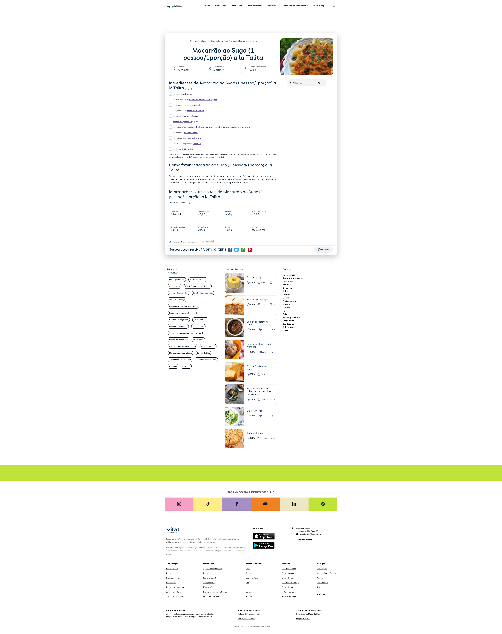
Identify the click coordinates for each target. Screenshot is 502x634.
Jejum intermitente (173, 592)
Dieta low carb (172, 568)
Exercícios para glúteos (212, 596)
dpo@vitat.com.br (303, 618)
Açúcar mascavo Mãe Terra (180, 360)
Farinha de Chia (203, 353)
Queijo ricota (198, 340)
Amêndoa (186, 366)
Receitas (193, 41)
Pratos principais (291, 317)
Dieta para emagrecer (175, 587)
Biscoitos (287, 288)
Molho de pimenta (182, 121)
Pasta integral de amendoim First (182, 313)
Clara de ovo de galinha (178, 320)
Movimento (208, 563)
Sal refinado (194, 138)
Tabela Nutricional (254, 563)
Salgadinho (288, 320)
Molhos (286, 307)
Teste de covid (322, 582)
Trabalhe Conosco (304, 539)
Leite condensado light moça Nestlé (183, 306)
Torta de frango (288, 592)
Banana (249, 592)
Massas (204, 41)
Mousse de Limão (289, 568)
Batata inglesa (252, 578)
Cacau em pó (174, 286)
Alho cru (187, 94)
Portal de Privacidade (246, 618)
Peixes (286, 314)
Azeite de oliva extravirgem (203, 99)
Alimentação (172, 563)
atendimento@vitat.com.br (310, 534)
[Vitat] (175, 6)
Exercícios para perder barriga (215, 592)
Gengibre (188, 149)
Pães (285, 310)
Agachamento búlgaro (212, 568)
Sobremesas (289, 327)
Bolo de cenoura (288, 573)
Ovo (247, 582)
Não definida (289, 274)
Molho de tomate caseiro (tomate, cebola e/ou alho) (223, 127)
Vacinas (320, 578)
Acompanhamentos (293, 278)
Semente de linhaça (177, 299)
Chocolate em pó (208, 346)
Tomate (197, 143)
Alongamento (209, 582)
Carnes (286, 294)
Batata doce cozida (198, 279)
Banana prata (198, 326)
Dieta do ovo (171, 573)
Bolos (285, 291)
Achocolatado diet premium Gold (182, 346)
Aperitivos (288, 281)
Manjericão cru (190, 116)
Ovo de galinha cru (176, 279)
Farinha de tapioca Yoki (178, 340)
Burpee (206, 573)
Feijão (248, 573)
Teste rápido (322, 568)
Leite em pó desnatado (178, 326)
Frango (249, 596)
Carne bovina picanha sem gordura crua (185, 333)
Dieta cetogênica (173, 578)
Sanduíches (288, 324)
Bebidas (287, 284)
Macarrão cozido (195, 110)
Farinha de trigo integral (203, 293)
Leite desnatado (200, 320)
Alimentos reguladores (175, 596)
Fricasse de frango (289, 596)
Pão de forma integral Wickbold (197, 286)
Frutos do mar (290, 301)
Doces (286, 297)
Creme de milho (288, 578)
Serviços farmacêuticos (326, 573)
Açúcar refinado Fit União (206, 360)
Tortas (286, 330)
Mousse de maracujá (290, 582)
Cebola (197, 105)
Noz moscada (191, 132)
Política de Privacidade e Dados (250, 614)
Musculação (208, 587)
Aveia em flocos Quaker (178, 293)
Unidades (321, 587)
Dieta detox (171, 582)
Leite (248, 587)
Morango (173, 366)
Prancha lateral (209, 578)
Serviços (321, 563)
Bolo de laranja (288, 587)
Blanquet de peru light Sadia (180, 353)
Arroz (248, 568)
